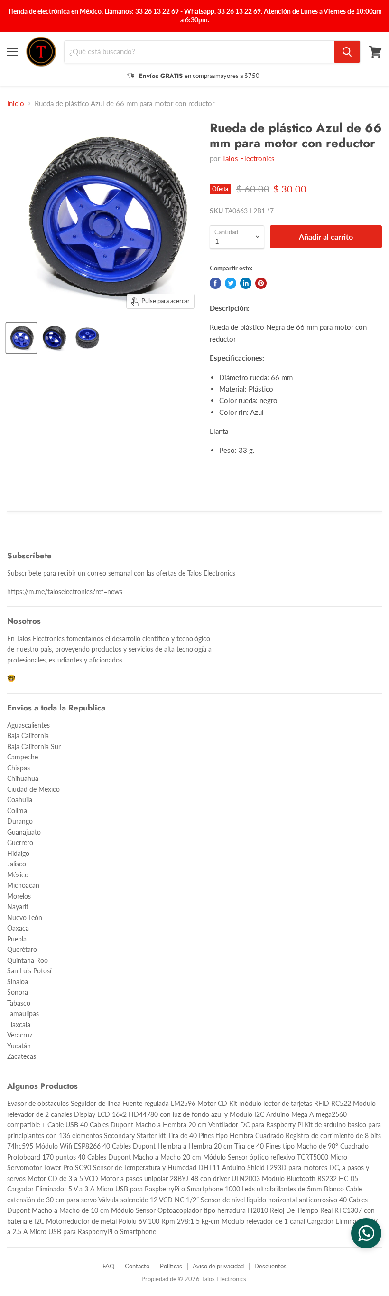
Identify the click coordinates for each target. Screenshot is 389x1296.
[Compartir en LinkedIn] (245, 283)
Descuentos (270, 1266)
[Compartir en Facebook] (215, 283)
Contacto (137, 1266)
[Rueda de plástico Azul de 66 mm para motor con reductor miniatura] (21, 338)
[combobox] (199, 52)
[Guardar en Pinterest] (261, 283)
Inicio (15, 103)
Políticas (171, 1266)
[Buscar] (347, 52)
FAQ (108, 1266)
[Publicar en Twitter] (230, 283)
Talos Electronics (248, 158)
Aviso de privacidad (218, 1266)
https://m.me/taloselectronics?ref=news (64, 591)
